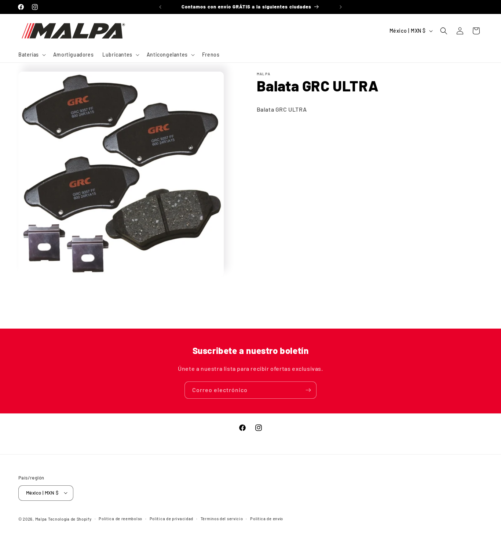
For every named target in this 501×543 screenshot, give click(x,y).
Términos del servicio (222, 518)
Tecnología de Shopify (70, 518)
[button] (31, 54)
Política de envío (266, 518)
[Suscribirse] (308, 390)
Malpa (41, 518)
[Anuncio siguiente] (341, 7)
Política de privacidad (171, 518)
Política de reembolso (120, 518)
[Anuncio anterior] (160, 7)
